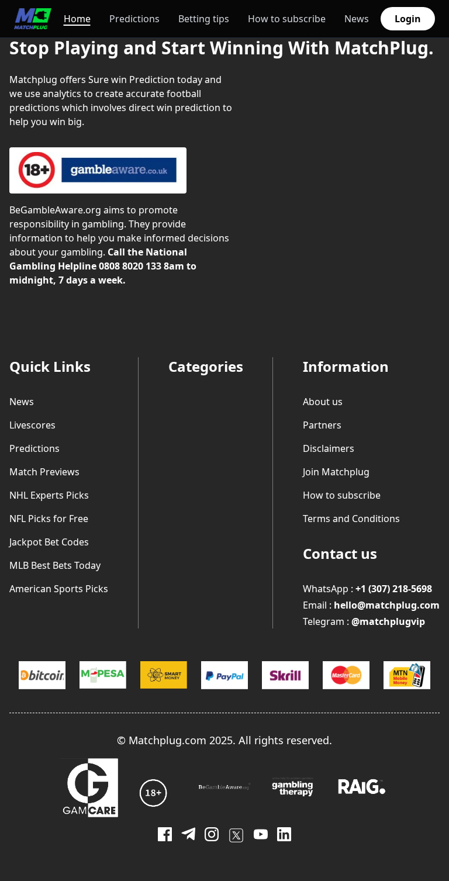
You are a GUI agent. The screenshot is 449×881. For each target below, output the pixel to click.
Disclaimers (328, 448)
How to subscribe (287, 18)
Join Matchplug (336, 471)
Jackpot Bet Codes (49, 541)
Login (408, 18)
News (356, 18)
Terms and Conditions (351, 518)
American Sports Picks (58, 588)
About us (323, 401)
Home (77, 18)
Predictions (134, 18)
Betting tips (203, 18)
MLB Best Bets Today (55, 565)
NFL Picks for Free (48, 518)
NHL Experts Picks (49, 495)
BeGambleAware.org (55, 209)
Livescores (32, 425)
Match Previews (44, 471)
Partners (322, 425)
